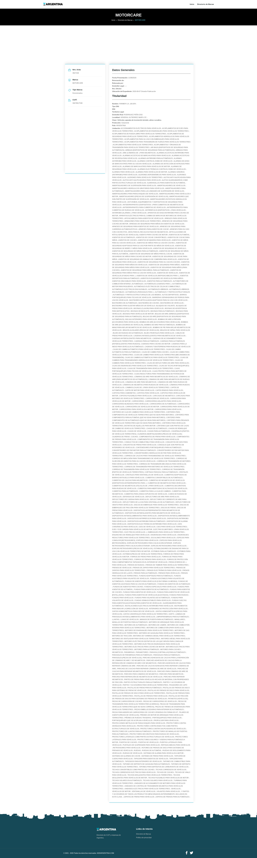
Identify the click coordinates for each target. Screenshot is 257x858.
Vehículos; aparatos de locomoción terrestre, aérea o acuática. (139, 120)
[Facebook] (187, 853)
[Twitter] (192, 853)
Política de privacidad (143, 837)
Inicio (192, 4)
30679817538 (77, 103)
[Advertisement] (128, 39)
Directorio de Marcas (205, 4)
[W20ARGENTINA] (53, 4)
